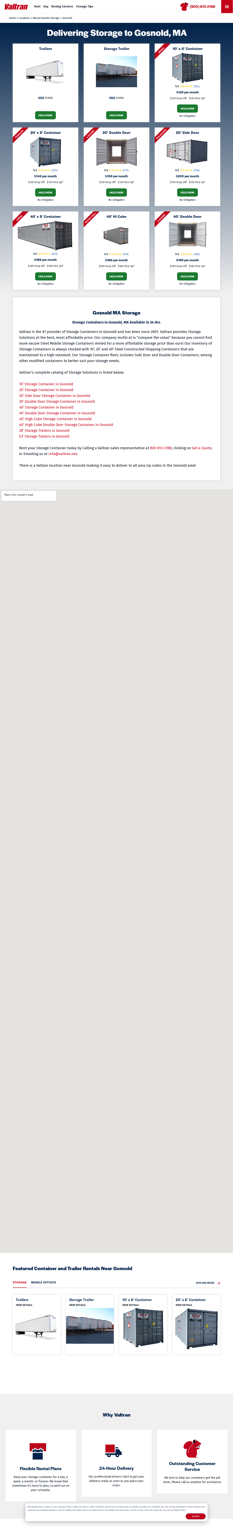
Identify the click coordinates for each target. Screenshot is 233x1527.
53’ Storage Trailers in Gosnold (44, 436)
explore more (205, 1282)
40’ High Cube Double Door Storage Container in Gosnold (66, 425)
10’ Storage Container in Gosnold (46, 384)
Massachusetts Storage (46, 18)
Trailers (22, 1299)
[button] (227, 6)
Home (12, 18)
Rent (37, 6)
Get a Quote (202, 448)
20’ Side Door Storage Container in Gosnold (54, 395)
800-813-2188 (160, 448)
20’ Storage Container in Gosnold (46, 390)
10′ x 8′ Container (137, 1299)
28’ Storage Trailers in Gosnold (44, 430)
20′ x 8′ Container (191, 1299)
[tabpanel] (116, 1321)
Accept (196, 1516)
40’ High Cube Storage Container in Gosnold (55, 419)
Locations (24, 18)
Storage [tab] (20, 1282)
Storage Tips (84, 6)
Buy (46, 6)
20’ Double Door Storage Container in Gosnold (57, 401)
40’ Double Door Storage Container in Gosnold (57, 413)
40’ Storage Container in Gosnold (46, 407)
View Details (24, 1304)
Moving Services (62, 6)
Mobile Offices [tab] (43, 1282)
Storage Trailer (81, 1299)
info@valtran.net (62, 454)
